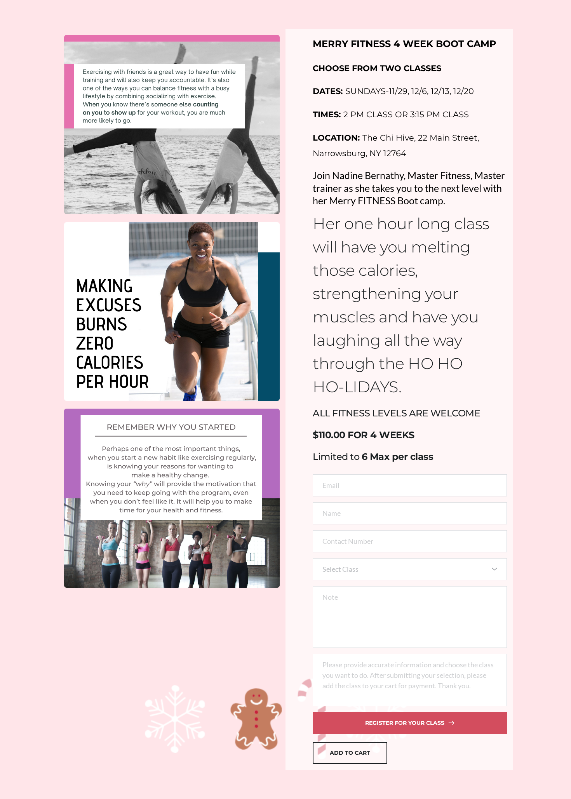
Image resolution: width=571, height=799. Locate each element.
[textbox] (407, 569)
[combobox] (410, 569)
